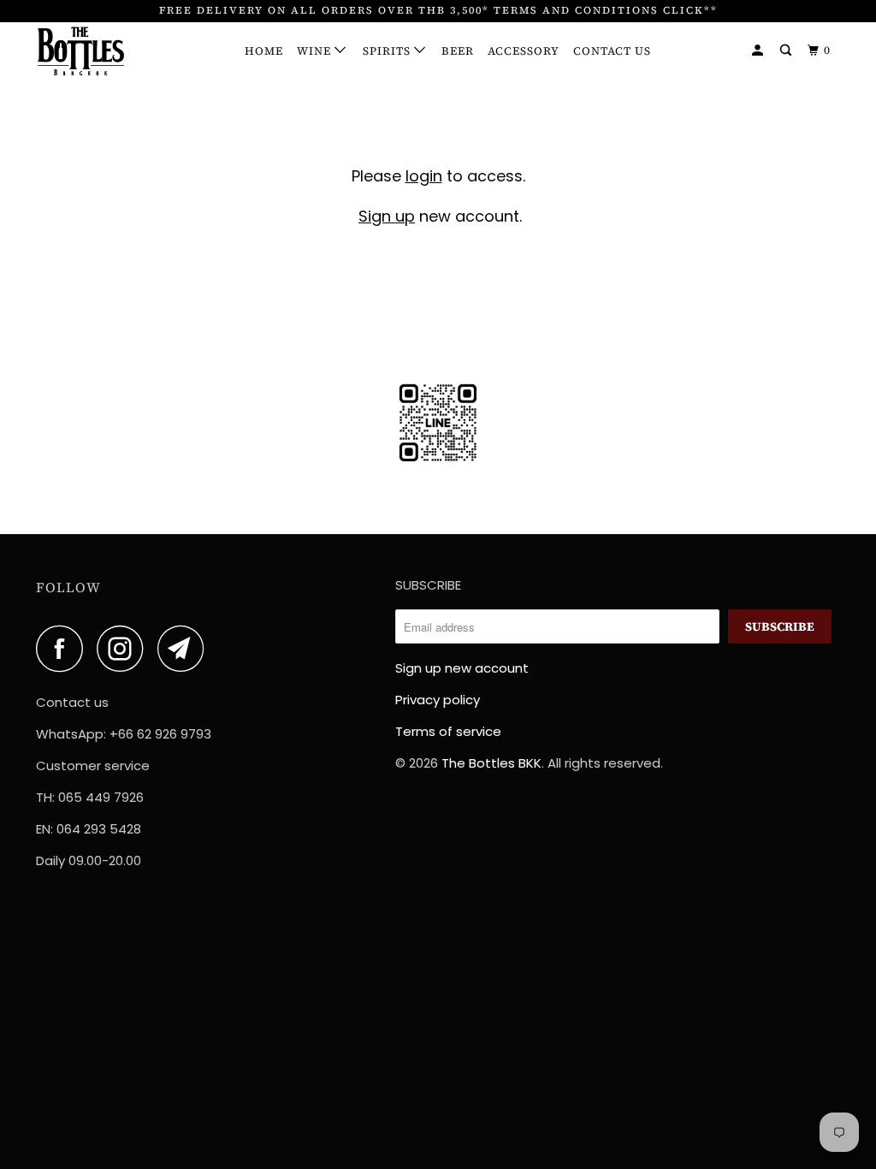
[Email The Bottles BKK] (185, 648)
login (423, 176)
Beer (457, 51)
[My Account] (759, 50)
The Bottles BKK (491, 763)
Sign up (386, 216)
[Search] (787, 50)
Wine (315, 51)
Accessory (523, 51)
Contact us (612, 51)
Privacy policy (437, 700)
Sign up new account (462, 668)
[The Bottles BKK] (104, 52)
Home (264, 51)
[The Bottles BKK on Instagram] (125, 648)
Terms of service (448, 731)
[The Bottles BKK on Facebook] (64, 648)
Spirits (388, 51)
